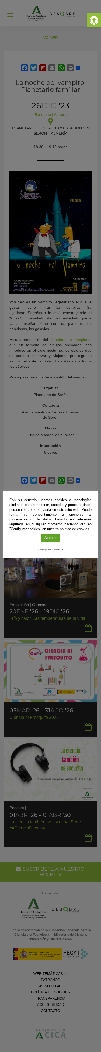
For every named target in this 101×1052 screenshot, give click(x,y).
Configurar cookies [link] (50, 549)
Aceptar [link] (50, 538)
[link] (94, 20)
